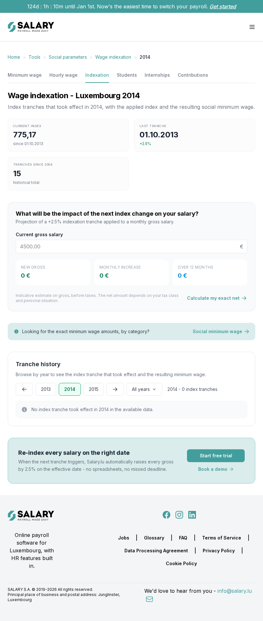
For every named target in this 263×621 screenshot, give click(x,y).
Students (127, 75)
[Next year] (115, 389)
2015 (93, 389)
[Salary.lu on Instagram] (178, 514)
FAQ (183, 537)
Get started (222, 6)
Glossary (154, 537)
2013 (46, 389)
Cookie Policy (181, 563)
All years (141, 389)
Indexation (97, 75)
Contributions (193, 75)
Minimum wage (25, 75)
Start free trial (216, 455)
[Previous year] (24, 389)
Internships (157, 75)
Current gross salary (39, 234)
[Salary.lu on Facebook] (167, 514)
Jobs (123, 537)
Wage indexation (113, 57)
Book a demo (212, 469)
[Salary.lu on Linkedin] (192, 514)
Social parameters (68, 57)
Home (14, 57)
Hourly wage (63, 75)
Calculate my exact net (213, 298)
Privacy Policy (219, 550)
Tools (34, 57)
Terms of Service (221, 537)
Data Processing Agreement (156, 550)
